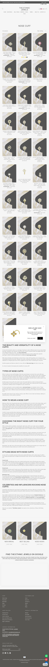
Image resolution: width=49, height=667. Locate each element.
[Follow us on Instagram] (46, 659)
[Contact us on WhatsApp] (46, 656)
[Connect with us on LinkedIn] (46, 662)
